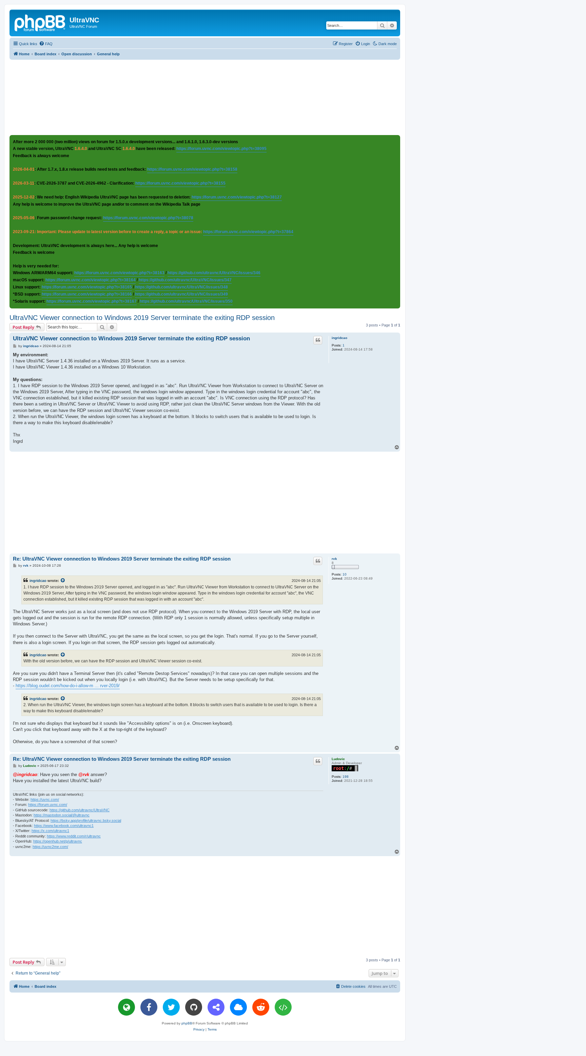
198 (346, 776)
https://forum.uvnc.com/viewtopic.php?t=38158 (192, 169)
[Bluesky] (238, 1007)
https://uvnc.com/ (45, 799)
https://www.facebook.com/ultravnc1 (64, 826)
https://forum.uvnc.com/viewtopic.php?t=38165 (87, 287)
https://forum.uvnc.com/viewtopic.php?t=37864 (248, 231)
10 (345, 574)
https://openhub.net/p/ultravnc (57, 841)
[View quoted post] (63, 581)
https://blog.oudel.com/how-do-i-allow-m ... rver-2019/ (68, 685)
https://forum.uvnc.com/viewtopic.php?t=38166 (87, 294)
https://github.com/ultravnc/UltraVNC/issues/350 (186, 301)
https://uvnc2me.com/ (50, 847)
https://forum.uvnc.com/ (47, 805)
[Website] (126, 1007)
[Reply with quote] (317, 340)
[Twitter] (171, 1007)
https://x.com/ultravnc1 (50, 831)
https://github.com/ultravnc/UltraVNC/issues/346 (214, 272)
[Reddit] (260, 1007)
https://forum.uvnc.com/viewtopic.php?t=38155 (180, 183)
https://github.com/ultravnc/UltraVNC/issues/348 (181, 287)
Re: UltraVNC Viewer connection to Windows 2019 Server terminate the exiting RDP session (122, 559)
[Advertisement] (204, 97)
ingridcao (339, 338)
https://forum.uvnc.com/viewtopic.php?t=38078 (148, 217)
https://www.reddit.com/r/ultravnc (74, 836)
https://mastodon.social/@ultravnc (62, 815)
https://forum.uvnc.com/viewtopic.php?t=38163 (119, 272)
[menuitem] (46, 44)
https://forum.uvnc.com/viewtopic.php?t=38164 (90, 280)
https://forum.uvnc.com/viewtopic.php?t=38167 (91, 301)
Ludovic (338, 759)
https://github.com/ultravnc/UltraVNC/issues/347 (185, 280)
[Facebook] (148, 1007)
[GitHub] (193, 1007)
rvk (334, 559)
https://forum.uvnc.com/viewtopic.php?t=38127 (237, 197)
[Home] (40, 22)
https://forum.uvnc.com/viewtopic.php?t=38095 (221, 148)
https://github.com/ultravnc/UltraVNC (80, 810)
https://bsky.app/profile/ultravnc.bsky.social (86, 820)
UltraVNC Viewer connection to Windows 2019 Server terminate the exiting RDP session (142, 317)
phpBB (186, 1023)
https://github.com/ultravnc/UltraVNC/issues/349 (181, 294)
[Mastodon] (216, 1007)
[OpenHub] (283, 1007)
